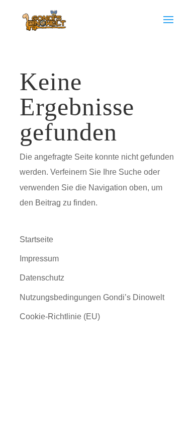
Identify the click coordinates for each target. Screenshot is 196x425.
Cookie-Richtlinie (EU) (60, 316)
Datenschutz (42, 277)
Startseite (36, 239)
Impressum (39, 258)
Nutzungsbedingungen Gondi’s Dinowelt (92, 297)
